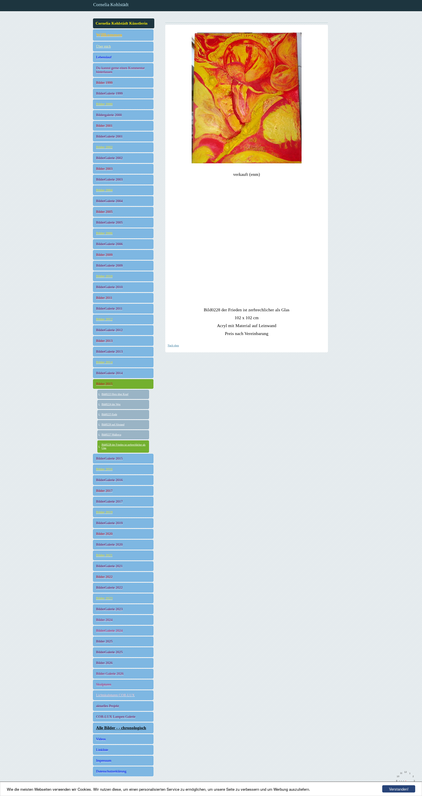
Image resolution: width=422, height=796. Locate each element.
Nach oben (173, 345)
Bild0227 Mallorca (111, 434)
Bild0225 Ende (109, 414)
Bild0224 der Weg (111, 404)
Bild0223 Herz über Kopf (115, 394)
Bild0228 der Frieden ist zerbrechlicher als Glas (124, 446)
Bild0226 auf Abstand (113, 424)
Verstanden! (399, 789)
